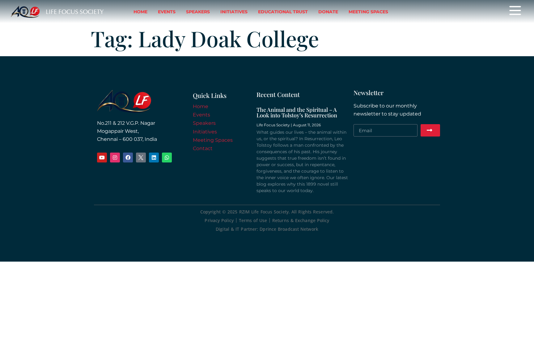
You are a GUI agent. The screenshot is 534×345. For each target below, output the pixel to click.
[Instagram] (115, 157)
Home (140, 12)
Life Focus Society (75, 11)
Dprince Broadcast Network (289, 229)
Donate (328, 12)
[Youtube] (102, 157)
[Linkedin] (154, 157)
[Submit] (430, 130)
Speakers (198, 12)
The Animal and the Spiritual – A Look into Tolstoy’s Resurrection (296, 112)
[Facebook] (128, 157)
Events (167, 12)
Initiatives (234, 12)
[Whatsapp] (167, 157)
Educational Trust (283, 12)
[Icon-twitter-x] (141, 157)
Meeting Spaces (368, 12)
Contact (203, 148)
